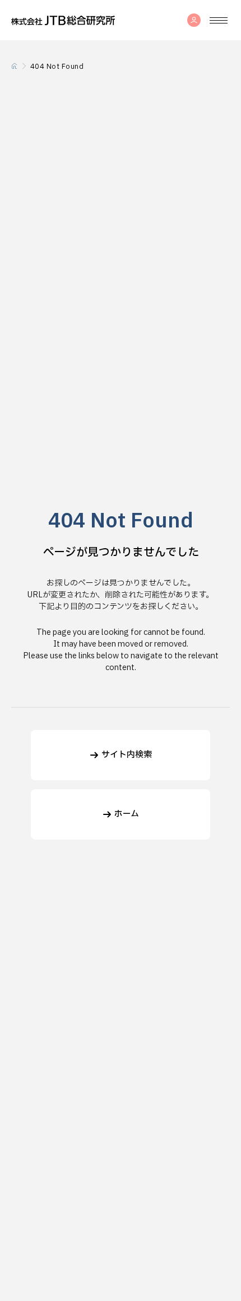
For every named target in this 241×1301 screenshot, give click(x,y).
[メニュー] (218, 20)
